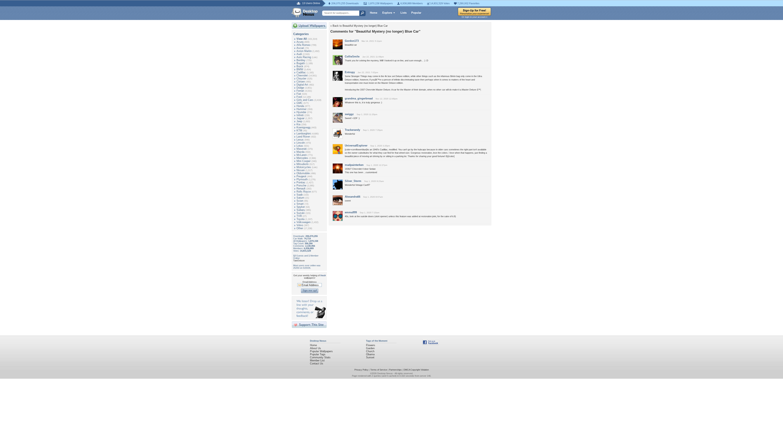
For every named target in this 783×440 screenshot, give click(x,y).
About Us (315, 348)
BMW (299, 69)
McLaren (301, 154)
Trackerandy (352, 129)
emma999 (351, 212)
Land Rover (303, 136)
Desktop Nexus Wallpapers (305, 12)
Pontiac (300, 182)
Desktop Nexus (385, 373)
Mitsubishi (302, 164)
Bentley (300, 60)
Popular (416, 12)
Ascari (300, 48)
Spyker (300, 206)
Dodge (300, 87)
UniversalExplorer (356, 145)
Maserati (301, 148)
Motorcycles (303, 167)
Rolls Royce (303, 191)
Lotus (299, 145)
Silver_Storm (353, 181)
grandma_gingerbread (359, 98)
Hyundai (301, 112)
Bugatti (300, 63)
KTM (299, 130)
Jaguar (300, 118)
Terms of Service (378, 369)
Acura (299, 41)
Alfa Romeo (303, 44)
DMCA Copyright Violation (416, 369)
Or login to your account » (474, 17)
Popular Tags (317, 354)
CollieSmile (352, 56)
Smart (300, 203)
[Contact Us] (310, 317)
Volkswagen (303, 222)
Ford (299, 96)
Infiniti (300, 115)
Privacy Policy (361, 369)
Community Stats (320, 357)
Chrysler (301, 78)
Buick (299, 66)
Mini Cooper (303, 161)
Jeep (299, 121)
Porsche (301, 185)
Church (370, 351)
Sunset (370, 357)
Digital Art (302, 84)
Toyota (300, 219)
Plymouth (302, 179)
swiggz (349, 114)
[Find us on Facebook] (430, 343)
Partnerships (395, 369)
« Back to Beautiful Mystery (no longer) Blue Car (359, 25)
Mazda (300, 151)
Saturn (300, 197)
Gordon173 (352, 40)
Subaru (300, 209)
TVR (299, 216)
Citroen (300, 81)
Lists (403, 12)
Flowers (370, 345)
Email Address (310, 282)
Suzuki (300, 212)
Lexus (300, 139)
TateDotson (299, 260)
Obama (370, 354)
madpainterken (354, 164)
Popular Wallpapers (321, 351)
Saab (299, 194)
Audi (299, 54)
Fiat (298, 93)
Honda (300, 106)
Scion (299, 200)
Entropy (350, 72)
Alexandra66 (352, 196)
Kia (298, 124)
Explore (387, 12)
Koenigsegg (303, 127)
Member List (317, 360)
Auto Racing (303, 57)
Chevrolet (302, 75)
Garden (370, 348)
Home (373, 12)
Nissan (300, 170)
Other (299, 228)
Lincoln (300, 142)
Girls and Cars (304, 99)
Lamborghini (303, 133)
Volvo (299, 225)
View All (301, 38)
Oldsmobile (303, 173)
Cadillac (301, 72)
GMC (299, 102)
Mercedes (302, 158)
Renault (300, 188)
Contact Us (316, 363)
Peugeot (301, 176)
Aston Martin (304, 51)
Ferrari (300, 90)
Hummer (301, 109)
